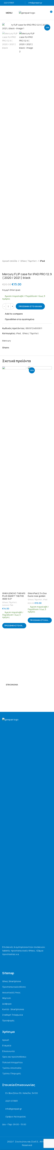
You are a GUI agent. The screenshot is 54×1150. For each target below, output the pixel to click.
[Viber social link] (25, 348)
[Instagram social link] (8, 691)
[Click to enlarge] (7, 24)
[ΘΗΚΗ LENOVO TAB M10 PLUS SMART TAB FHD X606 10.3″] (14, 478)
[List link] (27, 981)
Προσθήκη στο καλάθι (30, 306)
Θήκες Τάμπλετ (28, 260)
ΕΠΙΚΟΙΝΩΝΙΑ (12, 684)
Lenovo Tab (7, 605)
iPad (42, 260)
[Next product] (11, 267)
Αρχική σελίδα (9, 260)
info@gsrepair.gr (35, 2)
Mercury (6, 340)
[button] (14, 625)
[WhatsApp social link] (21, 348)
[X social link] (14, 348)
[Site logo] (27, 12)
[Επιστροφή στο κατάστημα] (7, 267)
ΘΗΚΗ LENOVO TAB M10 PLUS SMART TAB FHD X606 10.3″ (13, 596)
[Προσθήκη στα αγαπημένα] (23, 369)
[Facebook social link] (11, 348)
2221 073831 (9, 2)
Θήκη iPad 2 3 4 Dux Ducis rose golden (37, 595)
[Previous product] (4, 267)
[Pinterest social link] (18, 348)
